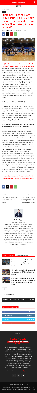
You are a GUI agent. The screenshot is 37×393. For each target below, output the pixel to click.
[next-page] (5, 288)
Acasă (3, 9)
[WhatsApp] (15, 34)
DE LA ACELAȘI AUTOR (22, 255)
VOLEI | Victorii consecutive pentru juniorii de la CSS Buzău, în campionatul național (10, 199)
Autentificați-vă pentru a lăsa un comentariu (18, 299)
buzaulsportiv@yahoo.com (22, 371)
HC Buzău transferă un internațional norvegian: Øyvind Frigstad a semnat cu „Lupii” (23, 272)
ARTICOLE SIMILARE (8, 255)
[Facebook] (3, 34)
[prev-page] (3, 288)
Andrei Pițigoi (9, 30)
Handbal (8, 9)
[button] (3, 2)
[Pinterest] (11, 34)
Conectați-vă (30, 315)
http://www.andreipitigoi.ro (18, 222)
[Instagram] (18, 247)
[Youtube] (23, 375)
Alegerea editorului (4, 282)
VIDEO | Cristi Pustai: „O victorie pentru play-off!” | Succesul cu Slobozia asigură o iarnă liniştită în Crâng (27, 199)
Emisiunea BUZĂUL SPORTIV (21, 384)
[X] (7, 34)
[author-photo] (18, 217)
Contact (11, 384)
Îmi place (31, 312)
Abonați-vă (31, 323)
